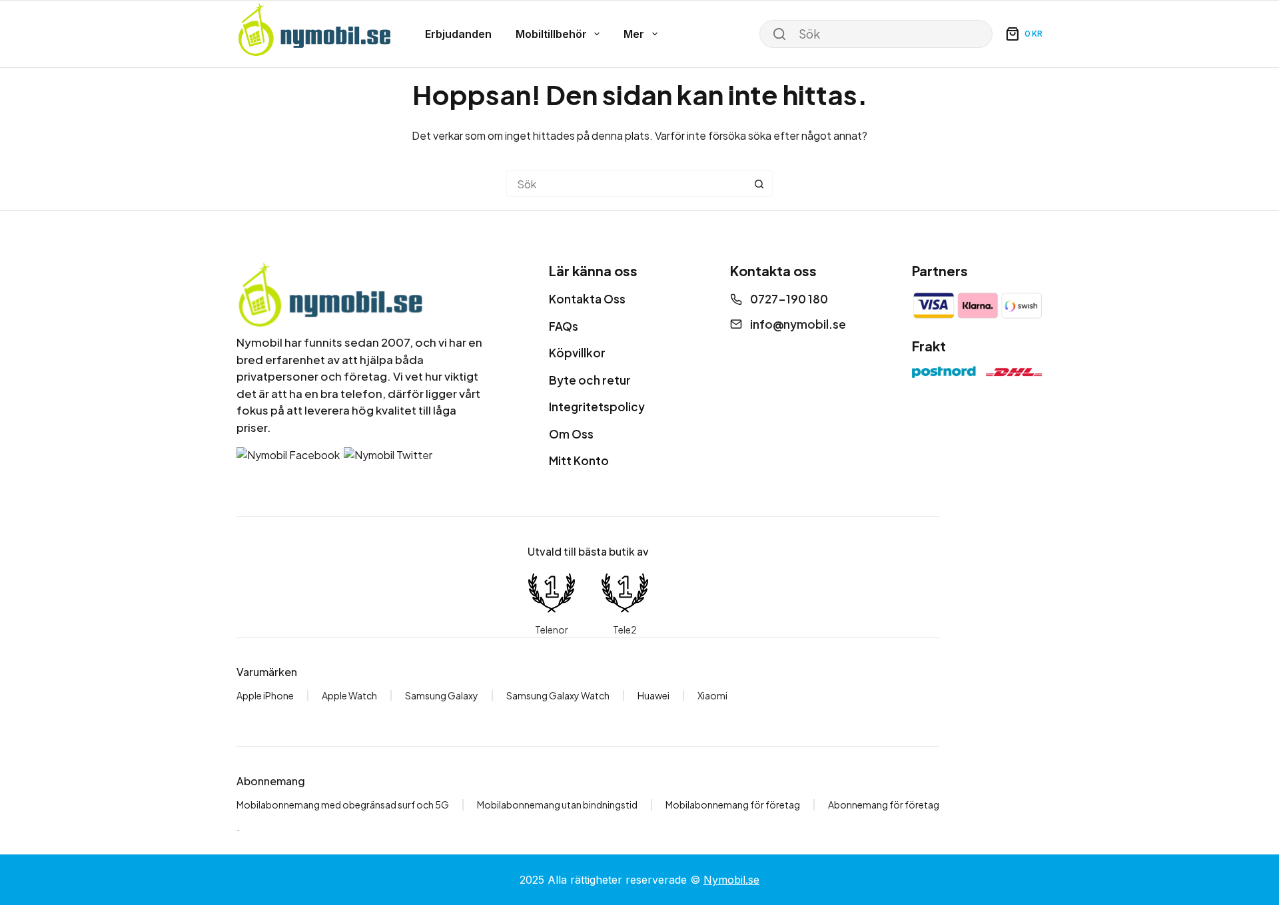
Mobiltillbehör (551, 34)
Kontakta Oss (587, 298)
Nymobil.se (731, 879)
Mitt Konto (579, 460)
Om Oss (571, 434)
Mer (634, 34)
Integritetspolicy (597, 406)
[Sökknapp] (759, 183)
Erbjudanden (458, 34)
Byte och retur (590, 380)
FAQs (563, 326)
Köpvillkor (577, 352)
